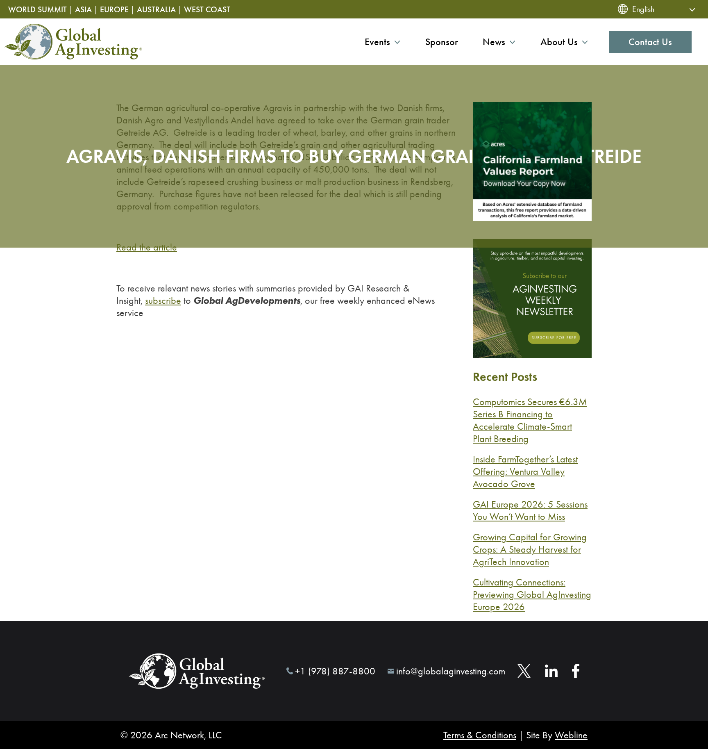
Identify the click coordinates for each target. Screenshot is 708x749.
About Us (559, 42)
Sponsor (441, 42)
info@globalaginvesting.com (450, 671)
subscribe (163, 300)
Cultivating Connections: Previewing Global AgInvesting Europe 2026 (532, 594)
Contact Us (650, 42)
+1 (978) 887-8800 (335, 670)
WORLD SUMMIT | (40, 9)
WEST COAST (207, 9)
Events (377, 42)
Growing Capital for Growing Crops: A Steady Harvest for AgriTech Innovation (530, 549)
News (494, 42)
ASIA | (86, 9)
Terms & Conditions (479, 735)
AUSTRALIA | (159, 9)
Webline (571, 735)
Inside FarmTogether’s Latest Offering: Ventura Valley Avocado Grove (525, 471)
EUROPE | (117, 9)
